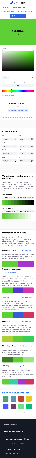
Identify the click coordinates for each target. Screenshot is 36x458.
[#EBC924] (29, 399)
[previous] (11, 413)
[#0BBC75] (29, 406)
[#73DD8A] (21, 406)
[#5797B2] (13, 399)
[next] (24, 413)
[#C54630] (21, 399)
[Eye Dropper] (32, 77)
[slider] (18, 60)
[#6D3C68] (13, 406)
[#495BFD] (5, 406)
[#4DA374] (5, 399)
